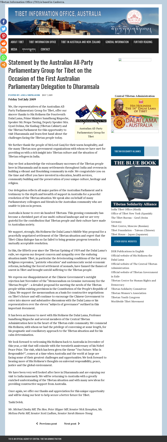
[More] (3, 65)
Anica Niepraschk (30, 95)
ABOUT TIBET (17, 42)
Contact (45, 49)
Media (14, 49)
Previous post (48, 423)
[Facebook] (3, 21)
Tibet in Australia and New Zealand (80, 42)
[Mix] (3, 50)
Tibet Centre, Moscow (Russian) (130, 226)
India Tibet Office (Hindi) (126, 209)
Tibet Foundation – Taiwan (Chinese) (133, 230)
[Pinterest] (3, 36)
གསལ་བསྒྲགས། (29, 49)
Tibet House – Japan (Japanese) (129, 234)
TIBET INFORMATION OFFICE (42, 42)
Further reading (143, 42)
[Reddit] (3, 43)
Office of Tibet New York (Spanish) (131, 213)
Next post (70, 423)
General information (117, 42)
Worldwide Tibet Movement (127, 301)
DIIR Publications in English (127, 251)
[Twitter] (3, 29)
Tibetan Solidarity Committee (128, 289)
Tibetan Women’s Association (128, 293)
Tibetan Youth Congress (125, 297)
